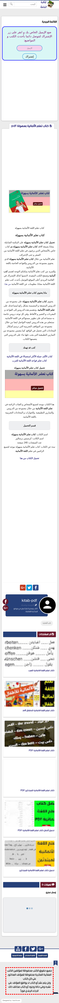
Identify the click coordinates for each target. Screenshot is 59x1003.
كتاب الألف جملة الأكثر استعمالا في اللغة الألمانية (29, 356)
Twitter (29, 587)
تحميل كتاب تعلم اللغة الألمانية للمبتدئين (36, 870)
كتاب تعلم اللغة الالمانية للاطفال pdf (38, 710)
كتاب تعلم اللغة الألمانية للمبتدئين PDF (37, 790)
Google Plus (23, 587)
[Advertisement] (29, 90)
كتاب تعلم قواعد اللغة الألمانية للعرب (29, 360)
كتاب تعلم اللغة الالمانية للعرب (41, 670)
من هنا (8, 283)
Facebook (36, 587)
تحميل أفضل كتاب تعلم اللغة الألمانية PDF (36, 830)
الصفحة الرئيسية (42, 955)
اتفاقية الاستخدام (30, 955)
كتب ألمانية (47, 623)
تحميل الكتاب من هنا (29, 458)
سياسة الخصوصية (17, 955)
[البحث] (11, 4)
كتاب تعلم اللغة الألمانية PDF (41, 750)
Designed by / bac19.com (11, 1000)
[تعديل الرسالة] (36, 605)
